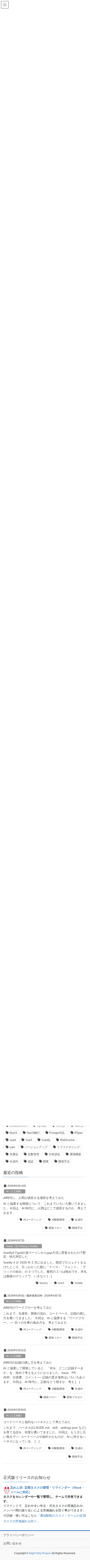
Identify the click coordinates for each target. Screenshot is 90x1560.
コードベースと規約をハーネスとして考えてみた (37, 1422)
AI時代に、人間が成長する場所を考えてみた (33, 1198)
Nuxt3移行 (33, 1132)
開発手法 (64, 1161)
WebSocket (67, 1140)
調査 (46, 1161)
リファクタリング (68, 1147)
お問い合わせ (12, 1543)
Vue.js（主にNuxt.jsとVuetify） (23, 1246)
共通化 (14, 1154)
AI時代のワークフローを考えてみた (27, 1307)
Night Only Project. (40, 1553)
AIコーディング (32, 1219)
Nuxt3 (13, 1132)
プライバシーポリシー (18, 1535)
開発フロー (55, 1227)
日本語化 (54, 1154)
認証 (30, 1161)
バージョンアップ (36, 1147)
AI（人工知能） (14, 1191)
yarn (12, 1147)
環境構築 (75, 1154)
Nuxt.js (44, 1283)
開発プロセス (75, 1397)
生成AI (14, 1161)
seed (13, 1140)
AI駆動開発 (58, 1219)
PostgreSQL (57, 1132)
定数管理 (33, 1154)
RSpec (78, 1132)
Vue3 (28, 1140)
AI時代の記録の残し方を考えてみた (27, 1362)
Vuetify (46, 1140)
